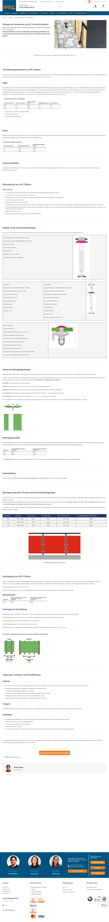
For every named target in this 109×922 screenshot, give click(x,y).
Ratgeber (10, 17)
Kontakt (105, 1)
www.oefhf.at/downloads (60, 627)
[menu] (54, 13)
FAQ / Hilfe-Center (98, 873)
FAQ (93, 1)
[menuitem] (7, 13)
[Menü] (107, 897)
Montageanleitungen (15, 757)
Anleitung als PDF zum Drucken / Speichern (54, 753)
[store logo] (9, 7)
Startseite (4, 17)
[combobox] (74, 6)
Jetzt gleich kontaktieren (9, 910)
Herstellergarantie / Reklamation (94, 889)
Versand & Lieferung (99, 1)
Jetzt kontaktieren (77, 871)
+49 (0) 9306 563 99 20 (26, 7)
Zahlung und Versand (67, 889)
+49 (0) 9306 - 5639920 (76, 865)
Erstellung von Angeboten (68, 891)
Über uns (64, 887)
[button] (95, 6)
